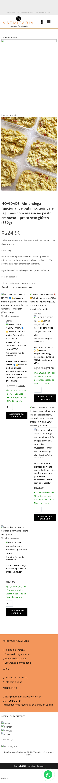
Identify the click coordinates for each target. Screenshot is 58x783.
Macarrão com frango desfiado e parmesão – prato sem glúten (16, 568)
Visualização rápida (10, 316)
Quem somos (11, 12)
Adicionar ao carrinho (16, 415)
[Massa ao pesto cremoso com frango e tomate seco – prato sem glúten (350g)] (28, 153)
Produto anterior (10, 37)
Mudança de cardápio (25, 12)
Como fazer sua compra (43, 12)
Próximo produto (9, 115)
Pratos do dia (28, 283)
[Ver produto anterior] (1, 37)
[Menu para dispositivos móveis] (46, 21)
